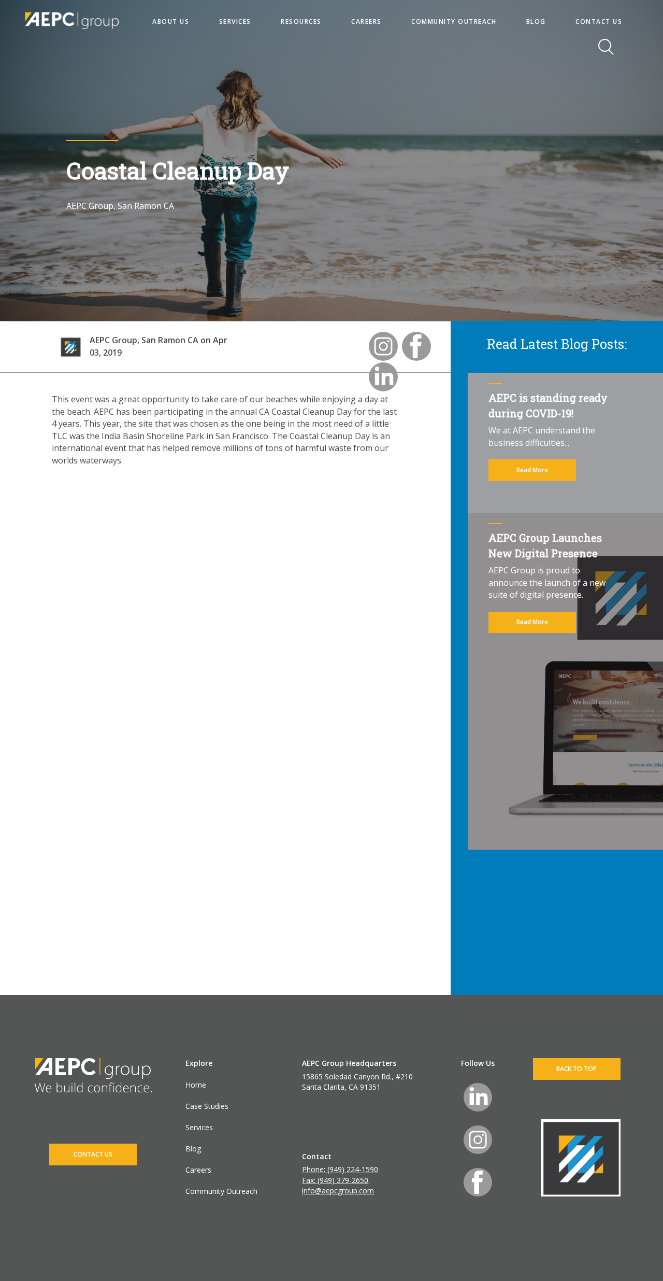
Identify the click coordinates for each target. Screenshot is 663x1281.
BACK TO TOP (576, 1068)
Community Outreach (221, 1191)
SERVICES (235, 21)
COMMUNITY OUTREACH (453, 21)
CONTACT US (598, 21)
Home (195, 1085)
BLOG (536, 21)
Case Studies (206, 1106)
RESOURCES (301, 21)
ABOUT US (170, 21)
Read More (532, 470)
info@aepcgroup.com (338, 1190)
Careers (198, 1170)
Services (199, 1127)
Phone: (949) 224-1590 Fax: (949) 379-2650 (340, 1174)
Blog (193, 1148)
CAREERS (366, 21)
